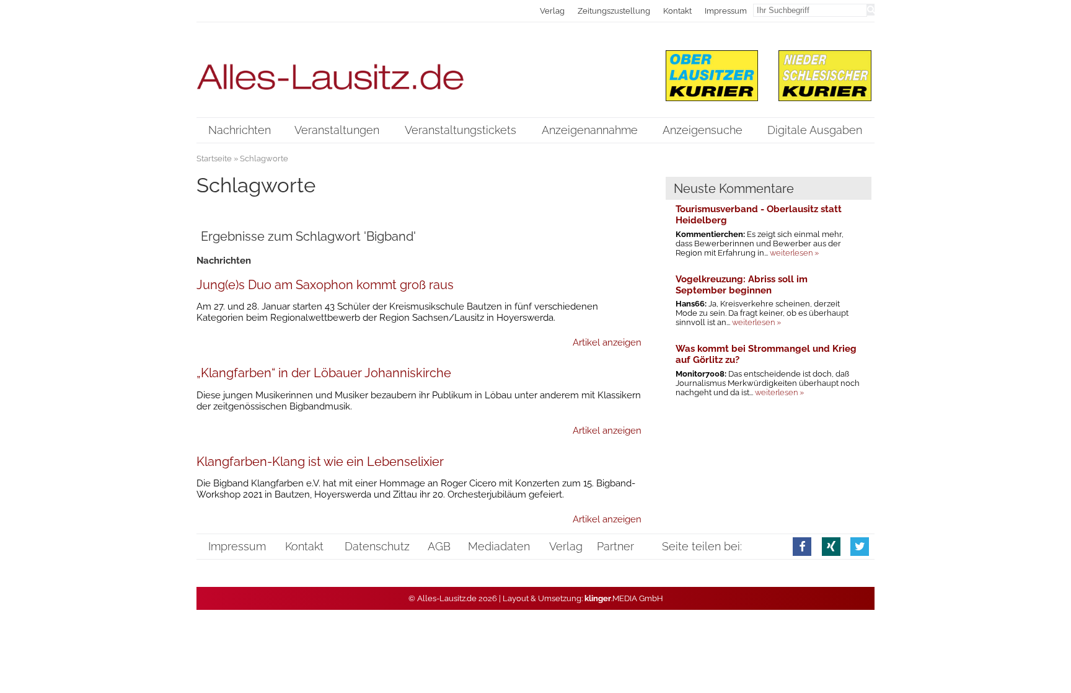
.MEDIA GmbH (623, 598)
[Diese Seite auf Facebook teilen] (802, 546)
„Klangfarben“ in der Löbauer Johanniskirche (323, 372)
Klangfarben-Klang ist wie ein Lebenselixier (320, 461)
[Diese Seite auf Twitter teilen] (859, 546)
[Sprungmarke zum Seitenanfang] (1050, 655)
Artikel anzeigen (607, 342)
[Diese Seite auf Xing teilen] (831, 546)
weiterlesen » (794, 252)
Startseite (214, 158)
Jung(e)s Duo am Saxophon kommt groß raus (325, 284)
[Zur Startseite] (419, 69)
